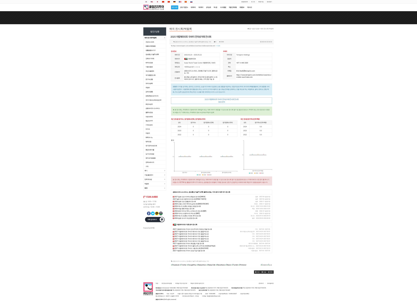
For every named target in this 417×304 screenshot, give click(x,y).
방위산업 (148, 141)
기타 (207, 261)
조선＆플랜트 (150, 71)
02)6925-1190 (214, 290)
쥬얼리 (148, 87)
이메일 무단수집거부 (181, 283)
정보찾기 (269, 1)
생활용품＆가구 (151, 50)
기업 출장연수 (149, 175)
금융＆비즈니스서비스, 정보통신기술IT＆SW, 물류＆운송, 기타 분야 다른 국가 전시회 (201, 192)
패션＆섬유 (149, 104)
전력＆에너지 (150, 162)
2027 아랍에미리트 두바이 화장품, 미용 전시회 (188, 243)
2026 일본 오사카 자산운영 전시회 (185, 218)
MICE (146, 188)
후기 (146, 170)
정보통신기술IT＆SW (192, 261)
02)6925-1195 (250, 288)
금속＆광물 (149, 92)
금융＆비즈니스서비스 (179, 261)
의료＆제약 (149, 117)
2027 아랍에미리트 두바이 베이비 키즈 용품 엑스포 (191, 231)
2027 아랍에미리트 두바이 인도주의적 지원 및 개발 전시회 (192, 229)
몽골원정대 (244, 1)
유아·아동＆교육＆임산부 (153, 100)
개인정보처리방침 (166, 283)
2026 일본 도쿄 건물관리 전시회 (185, 201)
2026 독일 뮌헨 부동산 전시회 (184, 209)
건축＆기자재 (150, 58)
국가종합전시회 (151, 75)
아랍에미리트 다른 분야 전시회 (187, 224)
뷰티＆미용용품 (151, 158)
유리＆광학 (149, 83)
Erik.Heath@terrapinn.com (245, 71)
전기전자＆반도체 (151, 146)
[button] (257, 272)
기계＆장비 (149, 125)
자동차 (148, 133)
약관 (157, 283)
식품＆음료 (149, 67)
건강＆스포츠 (150, 42)
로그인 (253, 1)
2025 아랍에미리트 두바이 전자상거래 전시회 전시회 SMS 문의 (221, 100)
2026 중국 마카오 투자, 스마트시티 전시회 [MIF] (190, 211)
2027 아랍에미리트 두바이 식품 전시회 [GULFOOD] (191, 248)
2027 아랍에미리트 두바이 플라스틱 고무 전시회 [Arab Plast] (194, 246)
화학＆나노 (149, 137)
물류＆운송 (202, 261)
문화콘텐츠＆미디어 (152, 96)
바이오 (148, 129)
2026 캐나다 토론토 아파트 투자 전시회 (187, 216)
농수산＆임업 (150, 154)
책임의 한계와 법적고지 (197, 283)
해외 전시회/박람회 (150, 38)
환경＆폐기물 (150, 150)
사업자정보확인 (244, 293)
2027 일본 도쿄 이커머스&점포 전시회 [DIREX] (189, 197)
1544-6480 (172, 288)
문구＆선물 (149, 79)
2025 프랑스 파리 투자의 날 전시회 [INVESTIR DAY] (191, 204)
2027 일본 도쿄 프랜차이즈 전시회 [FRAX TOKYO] (189, 199)
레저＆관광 (149, 63)
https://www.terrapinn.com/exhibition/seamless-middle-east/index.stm (196, 46)
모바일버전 (270, 283)
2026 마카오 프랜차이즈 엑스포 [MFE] (187, 213)
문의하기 (261, 283)
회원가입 (261, 1)
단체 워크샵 (148, 179)
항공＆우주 (149, 121)
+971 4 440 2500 (242, 63)
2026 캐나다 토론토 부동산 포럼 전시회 (187, 206)
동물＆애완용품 (151, 46)
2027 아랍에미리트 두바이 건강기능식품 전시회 (189, 251)
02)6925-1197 (212, 288)
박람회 (147, 184)
